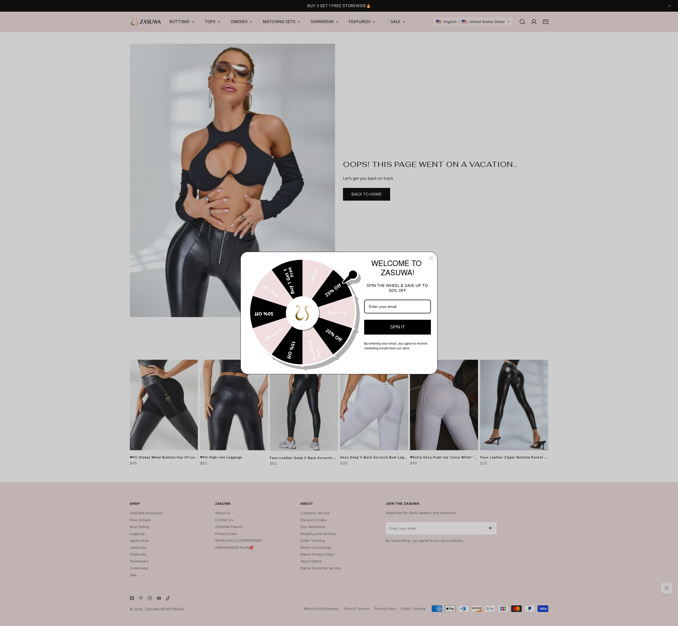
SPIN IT (397, 327)
